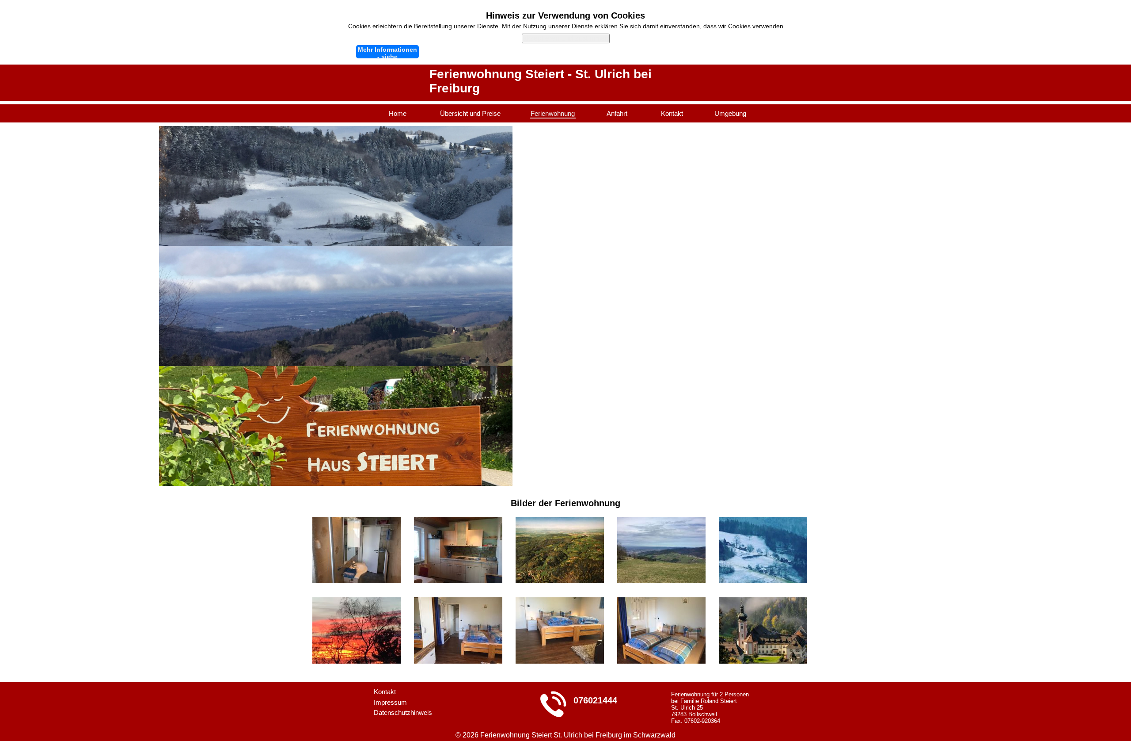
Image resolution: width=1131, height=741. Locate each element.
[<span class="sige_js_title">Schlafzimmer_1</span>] (560, 602)
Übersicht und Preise (470, 113)
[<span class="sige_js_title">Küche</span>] (458, 521)
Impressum (390, 702)
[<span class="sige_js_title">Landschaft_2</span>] (763, 521)
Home (397, 113)
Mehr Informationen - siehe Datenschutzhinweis (387, 52)
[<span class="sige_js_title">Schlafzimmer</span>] (458, 602)
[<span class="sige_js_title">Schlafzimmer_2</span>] (661, 602)
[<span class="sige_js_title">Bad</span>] (356, 521)
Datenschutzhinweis (403, 712)
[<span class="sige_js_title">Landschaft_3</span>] (356, 602)
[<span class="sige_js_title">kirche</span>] (763, 602)
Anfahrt (617, 113)
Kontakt (672, 113)
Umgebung (730, 113)
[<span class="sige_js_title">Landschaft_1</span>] (661, 521)
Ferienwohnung (553, 113)
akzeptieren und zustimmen (566, 38)
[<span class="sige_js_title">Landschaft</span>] (560, 521)
